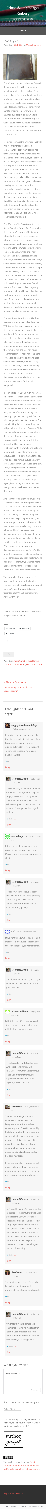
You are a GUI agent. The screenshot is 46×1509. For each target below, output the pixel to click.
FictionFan (16, 1106)
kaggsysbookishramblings (24, 725)
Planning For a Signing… (17, 682)
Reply (7, 767)
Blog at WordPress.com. (13, 1493)
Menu (23, 30)
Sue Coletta (16, 1272)
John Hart (20, 664)
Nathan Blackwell (34, 664)
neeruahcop (17, 836)
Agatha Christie (19, 661)
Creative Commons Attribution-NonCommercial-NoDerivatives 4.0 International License (21, 1465)
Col (13, 931)
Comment (34, 1390)
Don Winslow (9, 664)
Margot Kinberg (33, 45)
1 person (15, 819)
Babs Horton (33, 661)
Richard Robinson (19, 1011)
